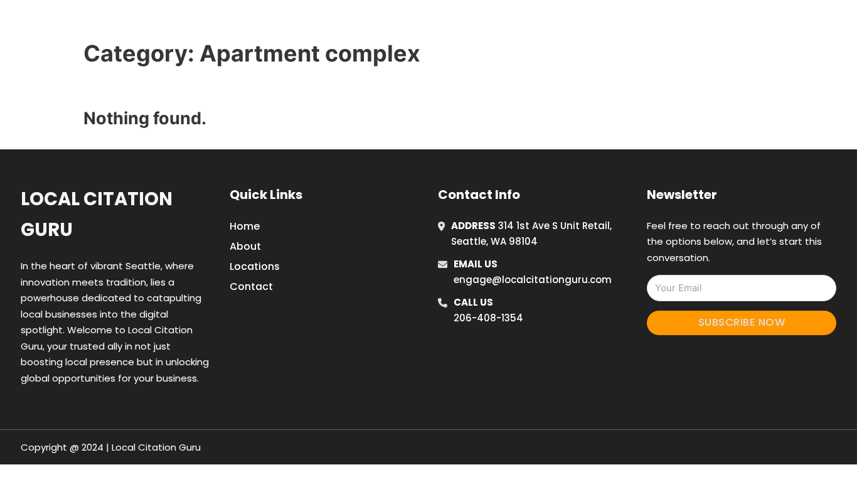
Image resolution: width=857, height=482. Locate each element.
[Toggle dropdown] (734, 24)
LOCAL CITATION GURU (193, 24)
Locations (650, 24)
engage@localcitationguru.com (533, 279)
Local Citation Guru (97, 214)
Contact (251, 286)
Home (594, 24)
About (245, 246)
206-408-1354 (488, 317)
